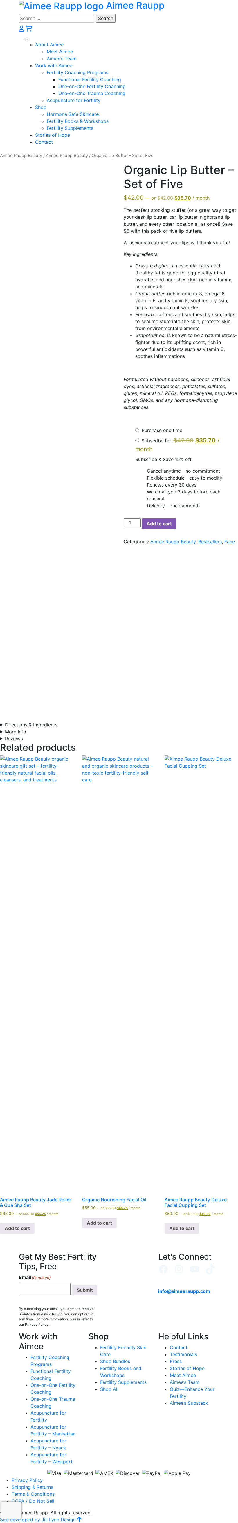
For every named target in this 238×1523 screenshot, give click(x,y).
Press (176, 1361)
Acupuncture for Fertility (73, 100)
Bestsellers (210, 541)
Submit (85, 1290)
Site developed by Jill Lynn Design (38, 1519)
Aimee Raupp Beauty (21, 155)
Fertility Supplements (70, 128)
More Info (15, 732)
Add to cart (159, 524)
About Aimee (49, 45)
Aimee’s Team (62, 58)
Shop (40, 107)
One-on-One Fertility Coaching (92, 86)
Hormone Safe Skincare (73, 114)
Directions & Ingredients (31, 725)
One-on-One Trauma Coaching (91, 93)
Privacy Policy (27, 1480)
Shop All (109, 1389)
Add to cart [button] (17, 1228)
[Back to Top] (79, 1519)
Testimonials (183, 1354)
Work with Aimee (53, 65)
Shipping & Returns (32, 1487)
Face (229, 541)
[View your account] (22, 28)
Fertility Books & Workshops (78, 121)
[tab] (119, 724)
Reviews (14, 739)
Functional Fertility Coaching (89, 79)
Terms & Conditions (33, 1494)
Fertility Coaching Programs (77, 72)
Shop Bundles (115, 1361)
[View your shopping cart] (29, 28)
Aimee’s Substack (189, 1403)
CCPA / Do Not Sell (33, 1501)
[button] (26, 39)
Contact (44, 142)
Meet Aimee (60, 51)
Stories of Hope (52, 135)
